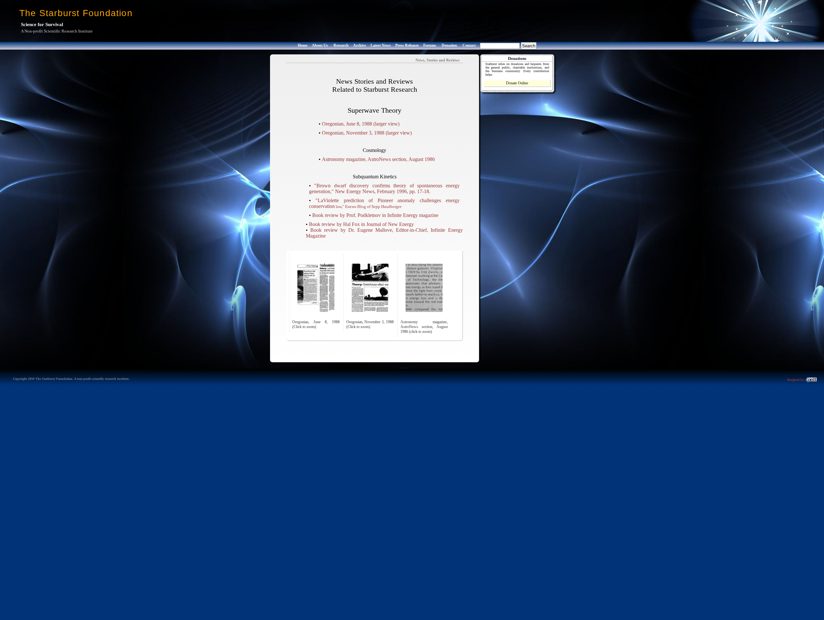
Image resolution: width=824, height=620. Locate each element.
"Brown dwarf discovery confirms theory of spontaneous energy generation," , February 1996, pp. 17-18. (384, 188)
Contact (469, 45)
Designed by (796, 379)
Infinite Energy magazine (412, 215)
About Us (320, 45)
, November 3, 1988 (353, 133)
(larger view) (386, 124)
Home (302, 45)
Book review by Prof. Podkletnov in (349, 215)
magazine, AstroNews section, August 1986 (378, 159)
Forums (429, 45)
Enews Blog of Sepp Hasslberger (373, 206)
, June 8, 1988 (347, 124)
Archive (359, 45)
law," (340, 206)
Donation (449, 45)
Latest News (380, 45)
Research (341, 45)
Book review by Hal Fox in (361, 224)
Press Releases (407, 45)
